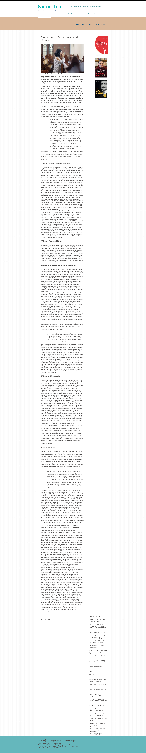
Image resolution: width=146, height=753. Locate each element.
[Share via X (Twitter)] (45, 619)
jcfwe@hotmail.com (60, 739)
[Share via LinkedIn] (49, 619)
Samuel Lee (49, 6)
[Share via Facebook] (41, 619)
